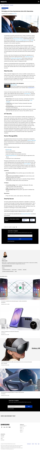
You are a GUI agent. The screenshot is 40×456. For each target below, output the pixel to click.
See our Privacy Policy (11, 241)
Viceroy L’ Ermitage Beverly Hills (22, 40)
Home (1, 5)
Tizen (16, 271)
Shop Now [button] (32, 220)
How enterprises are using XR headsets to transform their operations (12, 392)
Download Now (31, 87)
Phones (21, 430)
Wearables (11, 5)
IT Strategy (20, 269)
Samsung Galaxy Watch (18, 38)
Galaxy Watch (14, 269)
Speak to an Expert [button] (25, 220)
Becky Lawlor (14, 13)
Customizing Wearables (6, 269)
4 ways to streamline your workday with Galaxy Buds (10, 331)
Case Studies (2, 435)
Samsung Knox (28, 93)
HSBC (32, 40)
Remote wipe (9, 149)
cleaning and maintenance (16, 58)
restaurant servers (29, 56)
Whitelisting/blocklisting (11, 155)
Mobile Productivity (6, 5)
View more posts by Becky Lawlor (7, 265)
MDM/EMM (24, 269)
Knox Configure (27, 163)
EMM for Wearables (32, 140)
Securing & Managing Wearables (7, 271)
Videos (2, 438)
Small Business (4, 363)
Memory (21, 427)
